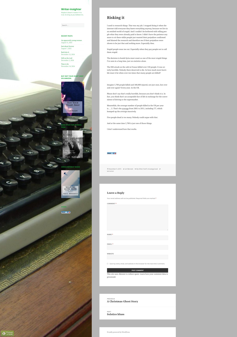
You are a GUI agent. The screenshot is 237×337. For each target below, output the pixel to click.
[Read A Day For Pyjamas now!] (72, 144)
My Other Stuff (141, 169)
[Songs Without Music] (70, 184)
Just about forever (67, 46)
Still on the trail (66, 58)
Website (110, 254)
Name (110, 234)
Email (110, 244)
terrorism (110, 171)
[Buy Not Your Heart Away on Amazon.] (72, 99)
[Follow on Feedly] (7, 333)
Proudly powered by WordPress (118, 332)
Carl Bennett (128, 169)
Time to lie (65, 64)
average (125, 108)
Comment (112, 204)
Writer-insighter (71, 9)
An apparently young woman (71, 40)
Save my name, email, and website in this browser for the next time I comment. (137, 264)
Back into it (65, 52)
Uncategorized (152, 169)
